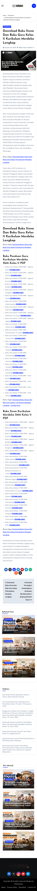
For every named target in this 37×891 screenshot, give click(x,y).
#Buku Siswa (23, 47)
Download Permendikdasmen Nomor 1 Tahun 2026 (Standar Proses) (16, 625)
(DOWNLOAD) (15, 270)
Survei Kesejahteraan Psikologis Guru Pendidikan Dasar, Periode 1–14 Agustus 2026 (16, 704)
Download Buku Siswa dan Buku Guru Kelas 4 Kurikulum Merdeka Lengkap (17, 247)
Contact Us (32, 887)
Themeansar (18, 884)
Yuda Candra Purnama (15, 627)
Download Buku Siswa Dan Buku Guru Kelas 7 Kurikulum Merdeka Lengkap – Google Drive (17, 402)
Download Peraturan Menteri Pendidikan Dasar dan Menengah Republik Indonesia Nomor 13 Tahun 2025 (17, 724)
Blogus (29, 881)
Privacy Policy (12, 887)
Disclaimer (22, 887)
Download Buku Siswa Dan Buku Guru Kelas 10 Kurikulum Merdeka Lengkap (17, 159)
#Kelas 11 (31, 47)
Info (7, 800)
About (3, 887)
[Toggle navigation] (2, 6)
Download (7, 26)
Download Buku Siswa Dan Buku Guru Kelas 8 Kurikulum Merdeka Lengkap (17, 532)
